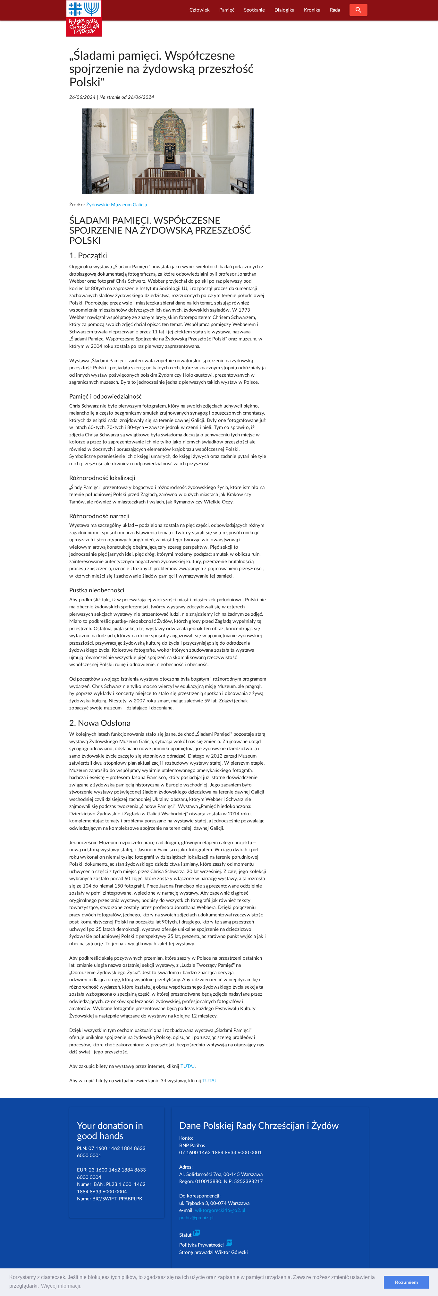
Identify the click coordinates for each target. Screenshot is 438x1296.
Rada (335, 10)
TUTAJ (188, 1066)
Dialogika (284, 10)
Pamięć (226, 10)
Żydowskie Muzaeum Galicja (116, 204)
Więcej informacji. (61, 1286)
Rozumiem (406, 1282)
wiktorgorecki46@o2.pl (220, 1210)
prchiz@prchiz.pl (196, 1217)
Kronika (312, 10)
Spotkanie (254, 10)
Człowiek (200, 10)
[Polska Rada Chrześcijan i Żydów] (84, 22)
